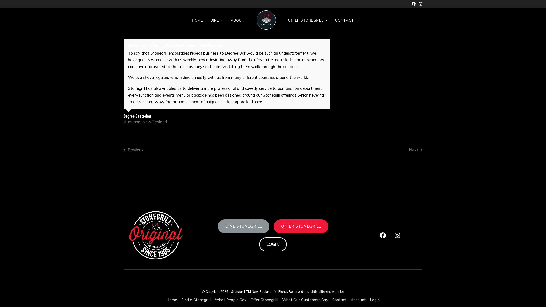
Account (358, 299)
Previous (133, 150)
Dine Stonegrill (243, 226)
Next (413, 150)
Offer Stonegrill (301, 226)
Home (171, 299)
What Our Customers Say (305, 299)
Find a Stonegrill (196, 299)
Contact (339, 299)
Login (273, 244)
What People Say (230, 299)
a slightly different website (324, 292)
